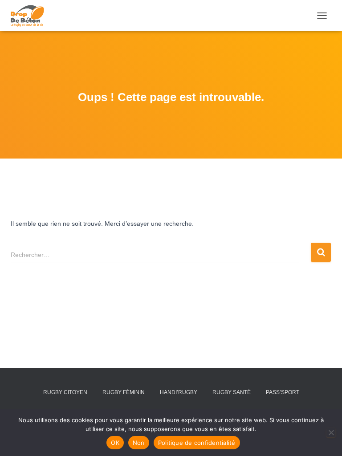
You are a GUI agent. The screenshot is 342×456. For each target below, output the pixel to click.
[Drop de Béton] (31, 15)
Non (139, 442)
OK (115, 442)
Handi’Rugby (178, 392)
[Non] (330, 432)
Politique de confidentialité (197, 442)
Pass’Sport (282, 392)
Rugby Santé (231, 392)
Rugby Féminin (123, 392)
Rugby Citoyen (65, 392)
